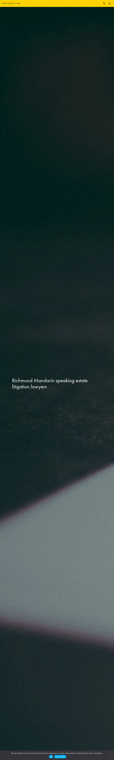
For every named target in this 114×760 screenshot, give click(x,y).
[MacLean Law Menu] (110, 3)
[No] (111, 755)
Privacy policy (60, 757)
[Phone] (104, 3)
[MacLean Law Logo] (11, 3)
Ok (51, 757)
